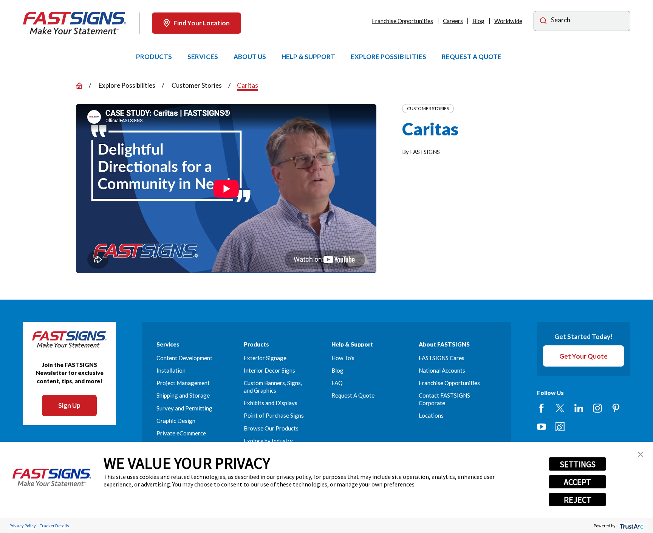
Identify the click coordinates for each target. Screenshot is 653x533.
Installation (171, 370)
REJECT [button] (577, 499)
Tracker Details (54, 525)
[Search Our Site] (543, 21)
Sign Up (69, 405)
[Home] (75, 23)
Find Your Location (201, 23)
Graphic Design (175, 420)
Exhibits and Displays (270, 402)
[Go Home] (79, 85)
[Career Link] (560, 426)
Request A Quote (352, 395)
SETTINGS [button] (578, 464)
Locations (431, 415)
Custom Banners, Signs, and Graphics (273, 386)
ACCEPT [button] (577, 482)
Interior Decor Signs (269, 370)
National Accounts (442, 370)
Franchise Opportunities (402, 20)
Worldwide (508, 20)
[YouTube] (541, 426)
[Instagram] (597, 408)
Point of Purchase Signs (274, 415)
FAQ (337, 382)
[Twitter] (560, 408)
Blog (478, 20)
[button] (640, 454)
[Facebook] (541, 408)
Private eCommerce (181, 433)
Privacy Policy (22, 525)
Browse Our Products (271, 428)
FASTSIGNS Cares (441, 357)
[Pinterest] (616, 408)
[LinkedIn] (578, 408)
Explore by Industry (268, 440)
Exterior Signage (265, 357)
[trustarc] (631, 525)
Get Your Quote (583, 356)
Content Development (184, 357)
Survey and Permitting (184, 408)
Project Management (183, 382)
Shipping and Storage (183, 395)
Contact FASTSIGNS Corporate (444, 399)
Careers (453, 20)
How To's (342, 357)
